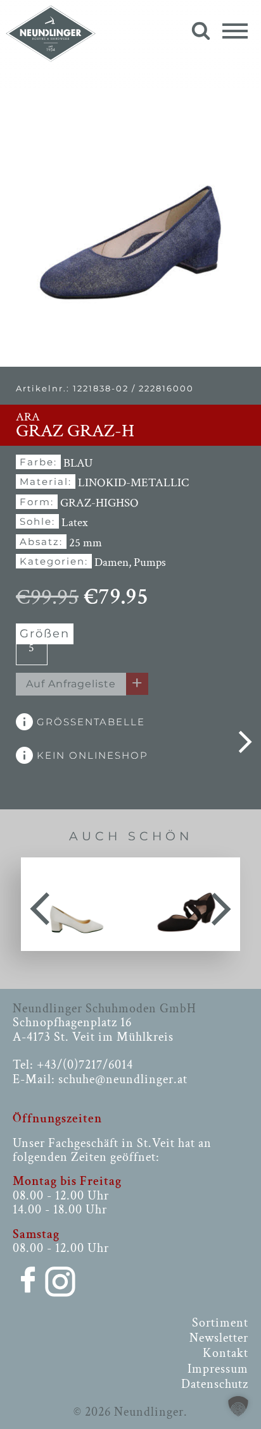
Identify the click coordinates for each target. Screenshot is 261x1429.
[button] (238, 1406)
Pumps (150, 562)
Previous (40, 904)
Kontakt (225, 1353)
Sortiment (220, 1322)
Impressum (218, 1369)
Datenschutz (214, 1384)
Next (221, 904)
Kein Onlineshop (90, 755)
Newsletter (218, 1338)
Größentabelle (89, 722)
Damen (111, 562)
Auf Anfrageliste (71, 684)
